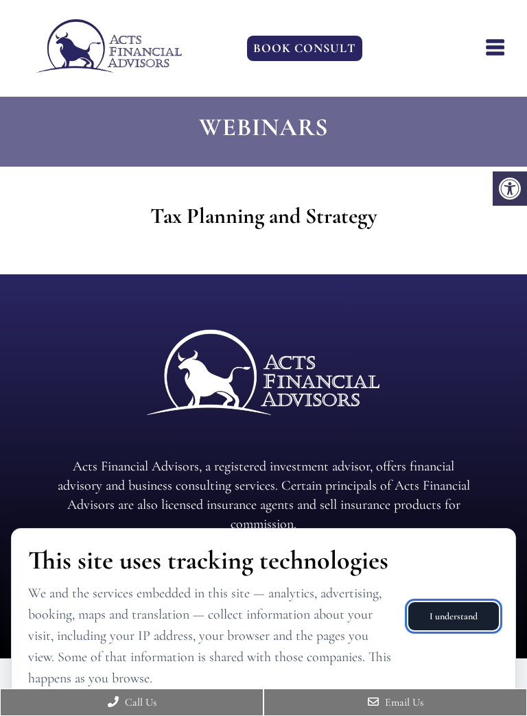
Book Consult (304, 48)
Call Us (139, 702)
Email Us (402, 702)
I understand (454, 616)
